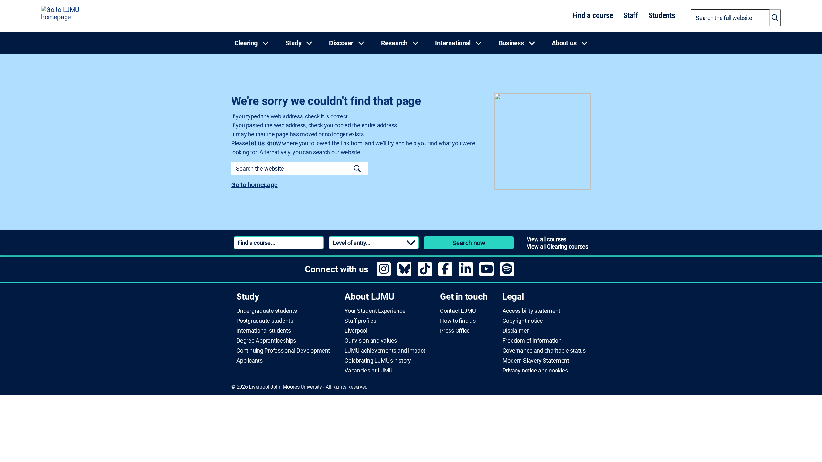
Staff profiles (360, 321)
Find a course (593, 15)
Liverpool (356, 331)
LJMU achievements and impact (385, 350)
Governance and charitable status (544, 350)
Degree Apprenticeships (266, 341)
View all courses (546, 239)
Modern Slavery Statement (536, 360)
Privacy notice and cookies (535, 370)
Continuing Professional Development (283, 350)
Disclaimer (516, 331)
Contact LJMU (458, 311)
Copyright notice (523, 321)
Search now (468, 243)
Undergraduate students (266, 311)
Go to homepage (254, 185)
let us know (265, 143)
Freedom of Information (532, 341)
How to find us (458, 321)
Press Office (455, 331)
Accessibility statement (531, 311)
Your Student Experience (375, 311)
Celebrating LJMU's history (378, 360)
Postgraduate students (264, 321)
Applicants (249, 360)
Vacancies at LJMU (369, 370)
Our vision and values (371, 341)
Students (662, 15)
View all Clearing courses (557, 246)
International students (263, 331)
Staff (630, 15)
